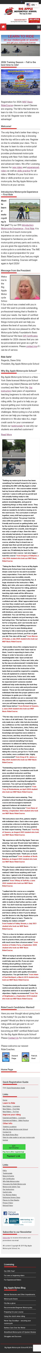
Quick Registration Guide (16, 1088)
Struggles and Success (12, 1336)
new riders (17, 167)
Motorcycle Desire (11, 1299)
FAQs (5, 1171)
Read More (6, 434)
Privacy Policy (8, 1203)
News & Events (8, 1176)
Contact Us (13, 1038)
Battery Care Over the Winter (14, 1328)
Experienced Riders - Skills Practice (16, 1121)
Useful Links (7, 1192)
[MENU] (38, 27)
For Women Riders (10, 1195)
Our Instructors (8, 1189)
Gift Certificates (30, 336)
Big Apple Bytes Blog (10, 1135)
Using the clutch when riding (14, 1316)
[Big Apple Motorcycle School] (3, 26)
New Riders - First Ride (11, 1109)
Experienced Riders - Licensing (14, 1118)
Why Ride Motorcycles (11, 1181)
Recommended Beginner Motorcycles (18, 1308)
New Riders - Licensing (11, 1106)
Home (5, 1100)
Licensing (9, 1264)
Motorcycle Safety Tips (11, 1187)
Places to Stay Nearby (11, 1200)
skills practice (23, 171)
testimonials (17, 426)
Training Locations (10, 1127)
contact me (31, 346)
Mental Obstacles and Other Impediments (19, 1294)
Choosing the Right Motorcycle (14, 1184)
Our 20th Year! (9, 1271)
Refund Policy (8, 1206)
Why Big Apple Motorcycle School (15, 1129)
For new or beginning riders (14, 1275)
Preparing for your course (13, 1312)
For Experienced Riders (12, 1280)
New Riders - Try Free (11, 1112)
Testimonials (7, 1173)
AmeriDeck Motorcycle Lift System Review (20, 1332)
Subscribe (6, 1238)
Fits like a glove (9, 1303)
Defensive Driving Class (11, 1197)
